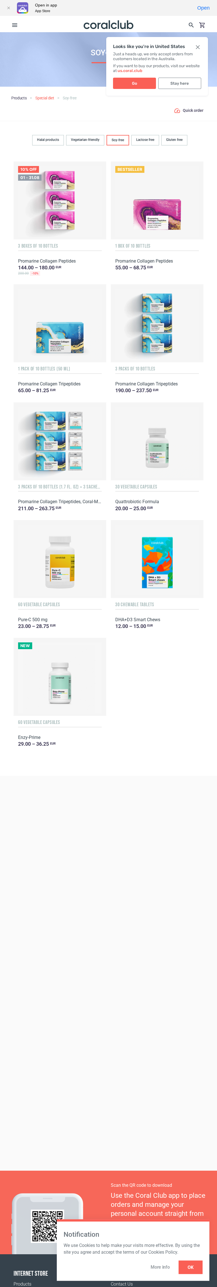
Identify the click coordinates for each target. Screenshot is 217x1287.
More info (160, 1267)
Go (134, 83)
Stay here (179, 83)
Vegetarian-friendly (85, 140)
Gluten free (174, 140)
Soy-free (118, 140)
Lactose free (145, 140)
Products (22, 1284)
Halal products (48, 140)
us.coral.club (130, 70)
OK (191, 1267)
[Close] (8, 8)
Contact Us (122, 1284)
